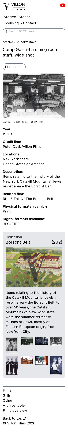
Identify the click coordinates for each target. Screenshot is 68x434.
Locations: (11, 154)
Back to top (14, 418)
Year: (7, 129)
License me (14, 67)
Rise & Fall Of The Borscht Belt (28, 199)
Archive (8, 42)
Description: (13, 172)
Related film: (13, 194)
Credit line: (12, 142)
